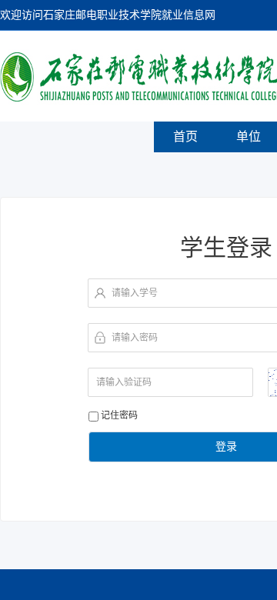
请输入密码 (135, 337)
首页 (185, 136)
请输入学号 (135, 293)
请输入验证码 (124, 382)
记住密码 (119, 415)
